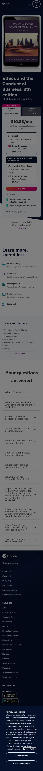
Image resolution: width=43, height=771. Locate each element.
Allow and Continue (21, 763)
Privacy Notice (29, 749)
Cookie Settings (21, 755)
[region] (21, 738)
